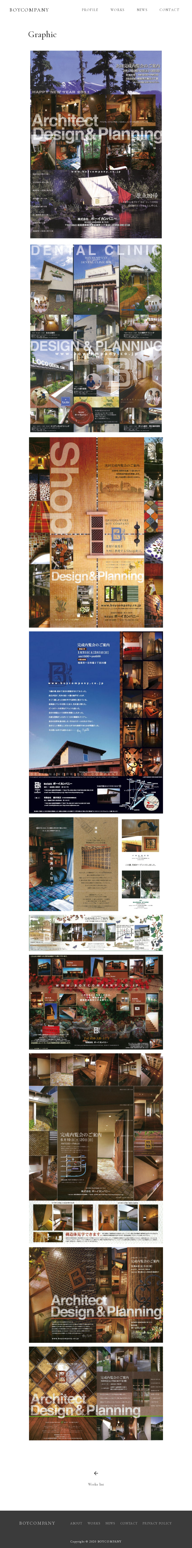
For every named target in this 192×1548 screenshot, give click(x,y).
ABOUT (76, 1523)
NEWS (142, 10)
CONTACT (170, 10)
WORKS (117, 10)
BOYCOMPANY (29, 10)
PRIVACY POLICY (157, 1523)
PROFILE (90, 10)
